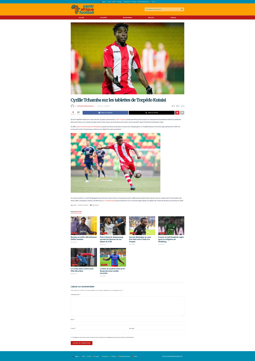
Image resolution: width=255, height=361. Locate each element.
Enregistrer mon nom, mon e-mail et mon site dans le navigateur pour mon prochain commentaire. (103, 337)
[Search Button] (182, 9)
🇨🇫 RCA (113, 1)
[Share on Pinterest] (177, 113)
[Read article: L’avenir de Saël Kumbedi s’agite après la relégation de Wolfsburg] (171, 225)
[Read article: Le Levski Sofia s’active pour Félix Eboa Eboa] (84, 257)
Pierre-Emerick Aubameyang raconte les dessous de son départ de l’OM (111, 239)
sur (109, 201)
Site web (131, 328)
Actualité (103, 17)
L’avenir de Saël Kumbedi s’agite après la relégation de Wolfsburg (171, 239)
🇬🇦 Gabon (133, 1)
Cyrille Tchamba (120, 119)
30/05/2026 (74, 273)
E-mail (73, 328)
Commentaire (75, 294)
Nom (73, 319)
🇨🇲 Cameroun (126, 1)
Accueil (81, 17)
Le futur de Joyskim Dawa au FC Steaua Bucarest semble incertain (112, 271)
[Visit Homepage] (82, 9)
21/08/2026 (74, 242)
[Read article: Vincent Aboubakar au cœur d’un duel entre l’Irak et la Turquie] (142, 225)
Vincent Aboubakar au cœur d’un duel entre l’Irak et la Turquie (140, 239)
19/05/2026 (103, 276)
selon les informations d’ (88, 127)
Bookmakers (127, 17)
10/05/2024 (100, 106)
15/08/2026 (103, 244)
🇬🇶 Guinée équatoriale (143, 1)
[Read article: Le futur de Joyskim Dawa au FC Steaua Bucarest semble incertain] (113, 257)
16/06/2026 (132, 244)
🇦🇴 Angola (102, 1)
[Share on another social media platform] (182, 113)
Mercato (151, 17)
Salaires (173, 17)
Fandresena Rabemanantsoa (85, 106)
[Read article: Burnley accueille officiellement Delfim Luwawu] (84, 225)
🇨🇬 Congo (118, 1)
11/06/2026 (161, 244)
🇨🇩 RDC (108, 1)
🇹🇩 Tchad (152, 1)
